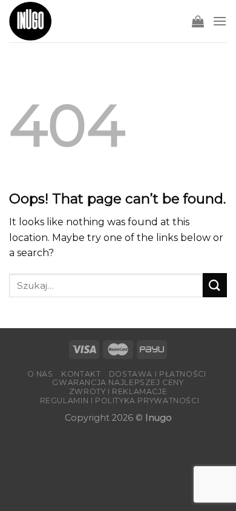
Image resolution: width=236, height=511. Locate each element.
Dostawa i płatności (157, 373)
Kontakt (80, 373)
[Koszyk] (198, 21)
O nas (40, 373)
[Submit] (215, 285)
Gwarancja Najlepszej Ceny (117, 382)
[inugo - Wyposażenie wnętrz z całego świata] (30, 21)
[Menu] (219, 21)
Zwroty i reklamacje (118, 391)
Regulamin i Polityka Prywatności (120, 400)
